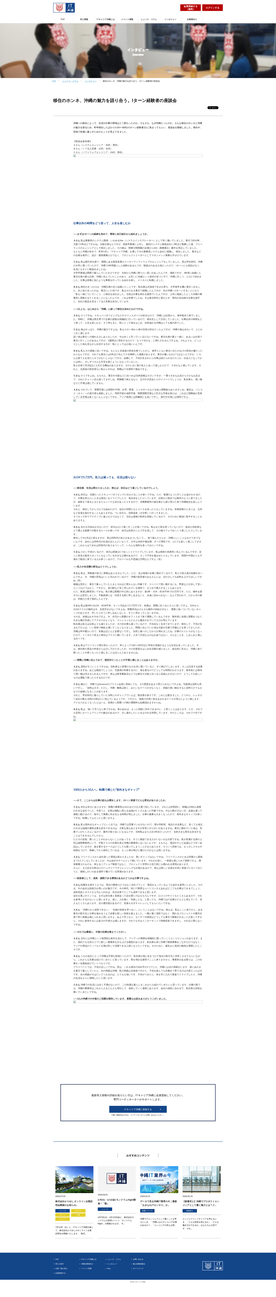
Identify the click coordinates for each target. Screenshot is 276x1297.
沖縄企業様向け (87, 1264)
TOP (62, 19)
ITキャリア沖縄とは (105, 19)
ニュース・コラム (149, 19)
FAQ (109, 1268)
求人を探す (59, 1264)
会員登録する (60, 1273)
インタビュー (170, 19)
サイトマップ (138, 1268)
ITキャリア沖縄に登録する (138, 1109)
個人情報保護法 (139, 1264)
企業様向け (192, 19)
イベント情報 (127, 19)
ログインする (213, 7)
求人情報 (84, 19)
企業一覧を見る (61, 1268)
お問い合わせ (138, 1259)
